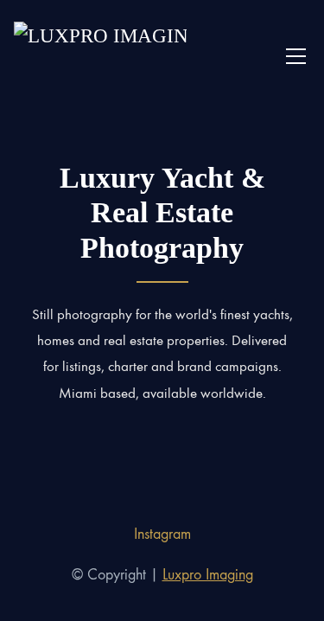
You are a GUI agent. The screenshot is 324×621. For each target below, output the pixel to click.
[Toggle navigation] (296, 56)
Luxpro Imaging (207, 575)
